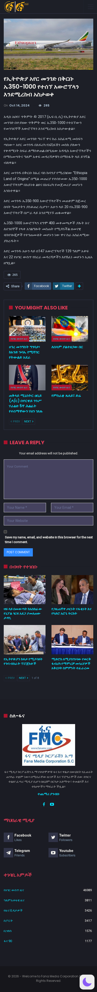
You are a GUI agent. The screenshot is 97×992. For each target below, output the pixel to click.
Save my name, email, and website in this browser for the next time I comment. (49, 539)
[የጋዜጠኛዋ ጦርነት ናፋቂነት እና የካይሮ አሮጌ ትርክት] (72, 589)
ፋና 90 (8, 941)
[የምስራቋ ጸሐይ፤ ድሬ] (69, 377)
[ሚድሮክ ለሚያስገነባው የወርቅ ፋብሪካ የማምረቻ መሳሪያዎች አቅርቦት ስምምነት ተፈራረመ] (72, 639)
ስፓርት (8, 920)
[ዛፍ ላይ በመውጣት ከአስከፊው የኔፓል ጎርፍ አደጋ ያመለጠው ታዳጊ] (25, 589)
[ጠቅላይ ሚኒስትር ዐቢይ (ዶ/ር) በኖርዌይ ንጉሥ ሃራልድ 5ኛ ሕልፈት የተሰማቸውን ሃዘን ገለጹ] (27, 377)
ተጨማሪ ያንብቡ (49, 793)
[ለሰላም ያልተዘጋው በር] (69, 329)
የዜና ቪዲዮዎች (13, 910)
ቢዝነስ (8, 931)
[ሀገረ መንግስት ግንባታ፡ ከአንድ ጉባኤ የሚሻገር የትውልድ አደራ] (27, 329)
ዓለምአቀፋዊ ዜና (14, 900)
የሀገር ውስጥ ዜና (19, 339)
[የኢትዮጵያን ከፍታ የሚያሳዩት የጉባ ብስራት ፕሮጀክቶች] (25, 639)
